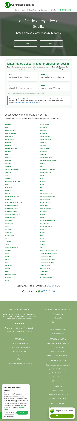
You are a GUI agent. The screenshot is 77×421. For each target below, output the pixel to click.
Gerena (7, 256)
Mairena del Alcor (45, 136)
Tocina (42, 238)
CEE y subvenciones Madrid (58, 355)
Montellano (43, 154)
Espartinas (8, 241)
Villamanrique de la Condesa (48, 253)
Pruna (41, 190)
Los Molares (43, 151)
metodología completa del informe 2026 (28, 102)
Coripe (7, 226)
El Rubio (42, 214)
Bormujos (8, 172)
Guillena (7, 268)
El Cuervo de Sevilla (46, 277)
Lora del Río (43, 127)
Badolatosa (8, 163)
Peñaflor (42, 184)
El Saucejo (43, 232)
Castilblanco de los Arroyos (13, 202)
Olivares (42, 163)
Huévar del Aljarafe (10, 274)
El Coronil (8, 229)
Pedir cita (58, 318)
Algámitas (8, 145)
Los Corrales (8, 232)
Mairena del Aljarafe (45, 139)
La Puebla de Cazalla (46, 193)
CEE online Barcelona (58, 369)
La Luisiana (43, 130)
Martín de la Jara (44, 148)
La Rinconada (44, 205)
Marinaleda (43, 145)
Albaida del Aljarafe (10, 130)
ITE (20, 355)
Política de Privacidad (58, 403)
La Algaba (8, 142)
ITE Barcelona (58, 381)
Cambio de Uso (20, 351)
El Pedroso (43, 181)
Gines (6, 262)
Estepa (7, 244)
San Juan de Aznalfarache (47, 220)
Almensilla (8, 151)
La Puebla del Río (45, 199)
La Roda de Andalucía (46, 208)
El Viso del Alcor (45, 268)
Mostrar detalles (8, 416)
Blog (58, 326)
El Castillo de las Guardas (12, 214)
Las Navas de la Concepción (48, 160)
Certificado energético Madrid (58, 343)
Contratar (51, 43)
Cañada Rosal (44, 271)
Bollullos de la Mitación (12, 169)
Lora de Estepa (44, 124)
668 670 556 (53, 285)
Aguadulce (8, 124)
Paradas (42, 175)
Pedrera (42, 178)
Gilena (7, 259)
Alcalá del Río (9, 136)
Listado (26, 43)
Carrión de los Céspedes (12, 196)
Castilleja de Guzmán (11, 205)
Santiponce (43, 229)
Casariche (8, 199)
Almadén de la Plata (11, 148)
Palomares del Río (45, 172)
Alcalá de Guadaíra (10, 133)
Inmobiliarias (20, 10)
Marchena (43, 142)
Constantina (8, 220)
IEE (20, 359)
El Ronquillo (43, 211)
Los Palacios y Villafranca (47, 169)
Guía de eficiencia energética (20, 347)
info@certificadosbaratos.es (58, 394)
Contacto (44, 10)
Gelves (7, 253)
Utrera (41, 247)
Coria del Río (9, 223)
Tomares (42, 241)
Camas (7, 184)
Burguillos (8, 178)
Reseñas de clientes (59, 330)
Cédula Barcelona (58, 377)
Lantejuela (8, 277)
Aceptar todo (22, 412)
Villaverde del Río (45, 265)
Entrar (54, 10)
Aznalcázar (8, 157)
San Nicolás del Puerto (46, 226)
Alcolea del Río (9, 139)
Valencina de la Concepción (48, 250)
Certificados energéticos (19, 343)
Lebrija (7, 280)
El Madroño (43, 133)
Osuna (41, 166)
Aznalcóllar (8, 160)
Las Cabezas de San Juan (12, 181)
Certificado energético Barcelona (58, 365)
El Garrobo (8, 250)
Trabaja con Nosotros (58, 399)
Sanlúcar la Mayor (45, 223)
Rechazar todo (10, 412)
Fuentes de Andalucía (11, 247)
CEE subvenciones (58, 351)
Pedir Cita (32, 10)
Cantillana (8, 190)
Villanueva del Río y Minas (47, 259)
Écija (6, 238)
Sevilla (41, 235)
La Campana (8, 187)
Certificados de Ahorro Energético (20, 363)
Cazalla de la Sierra (10, 217)
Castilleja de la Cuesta (11, 208)
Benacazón (8, 166)
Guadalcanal (8, 265)
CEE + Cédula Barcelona (58, 373)
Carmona (7, 193)
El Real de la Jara (45, 202)
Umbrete (42, 244)
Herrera (7, 271)
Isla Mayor (43, 274)
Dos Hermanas (9, 235)
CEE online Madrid (58, 347)
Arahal (6, 154)
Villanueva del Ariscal (46, 256)
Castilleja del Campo (11, 211)
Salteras (42, 217)
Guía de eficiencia (58, 334)
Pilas (41, 187)
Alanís (6, 127)
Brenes (7, 175)
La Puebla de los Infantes (47, 196)
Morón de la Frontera (46, 157)
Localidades (58, 314)
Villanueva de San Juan (47, 262)
